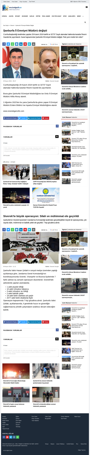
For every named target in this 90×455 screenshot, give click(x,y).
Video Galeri (48, 416)
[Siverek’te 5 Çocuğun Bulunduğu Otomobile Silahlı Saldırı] (16, 371)
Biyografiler (48, 418)
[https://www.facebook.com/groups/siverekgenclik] (3, 437)
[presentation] (57, 126)
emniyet (13, 162)
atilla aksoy (6, 162)
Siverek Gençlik (54, 81)
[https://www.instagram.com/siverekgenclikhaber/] (14, 437)
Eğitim (17, 416)
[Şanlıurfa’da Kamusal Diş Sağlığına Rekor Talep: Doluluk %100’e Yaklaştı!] (16, 172)
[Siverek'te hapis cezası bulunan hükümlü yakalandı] (16, 394)
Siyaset (18, 424)
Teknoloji (18, 426)
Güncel (12, 25)
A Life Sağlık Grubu (7, 450)
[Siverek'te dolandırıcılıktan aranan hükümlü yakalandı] (46, 394)
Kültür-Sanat (5, 420)
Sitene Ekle (84, 444)
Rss (77, 444)
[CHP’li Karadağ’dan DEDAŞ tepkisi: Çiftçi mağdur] (46, 172)
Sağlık (4, 422)
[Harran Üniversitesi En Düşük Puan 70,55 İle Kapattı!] (46, 195)
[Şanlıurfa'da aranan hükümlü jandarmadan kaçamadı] (46, 371)
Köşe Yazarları (35, 418)
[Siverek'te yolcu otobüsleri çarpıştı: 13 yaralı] (16, 195)
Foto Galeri (34, 416)
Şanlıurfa (18, 422)
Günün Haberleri (65, 416)
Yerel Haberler (35, 420)
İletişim (52, 444)
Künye (46, 444)
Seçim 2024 (5, 424)
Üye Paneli (32, 1)
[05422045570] (17, 437)
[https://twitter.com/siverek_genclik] (10, 437)
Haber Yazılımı (82, 450)
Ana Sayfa (6, 25)
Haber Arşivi (77, 416)
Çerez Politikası (60, 444)
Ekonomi (4, 418)
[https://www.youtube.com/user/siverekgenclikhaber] (7, 437)
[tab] (57, 126)
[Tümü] (83, 16)
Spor (3, 426)
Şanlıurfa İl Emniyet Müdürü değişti (25, 25)
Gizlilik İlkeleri (70, 444)
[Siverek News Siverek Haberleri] (12, 7)
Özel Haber (18, 420)
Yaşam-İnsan (5, 428)
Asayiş (4, 416)
